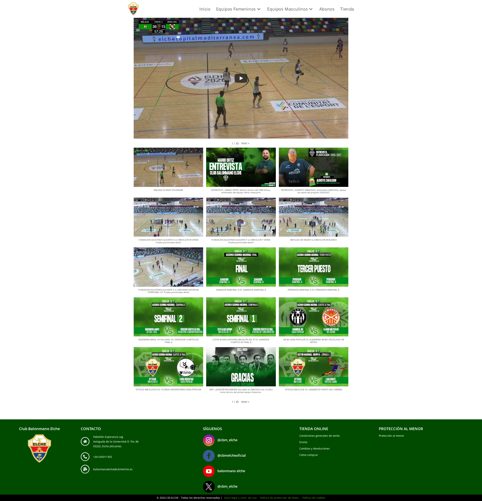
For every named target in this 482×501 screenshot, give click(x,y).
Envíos (303, 442)
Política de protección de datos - (280, 497)
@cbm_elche (227, 440)
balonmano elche (231, 471)
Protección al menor (391, 435)
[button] (245, 143)
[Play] (241, 78)
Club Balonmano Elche (39, 428)
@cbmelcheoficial (231, 455)
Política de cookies (313, 497)
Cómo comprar (308, 455)
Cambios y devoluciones (314, 448)
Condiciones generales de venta (319, 435)
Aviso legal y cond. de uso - (241, 497)
